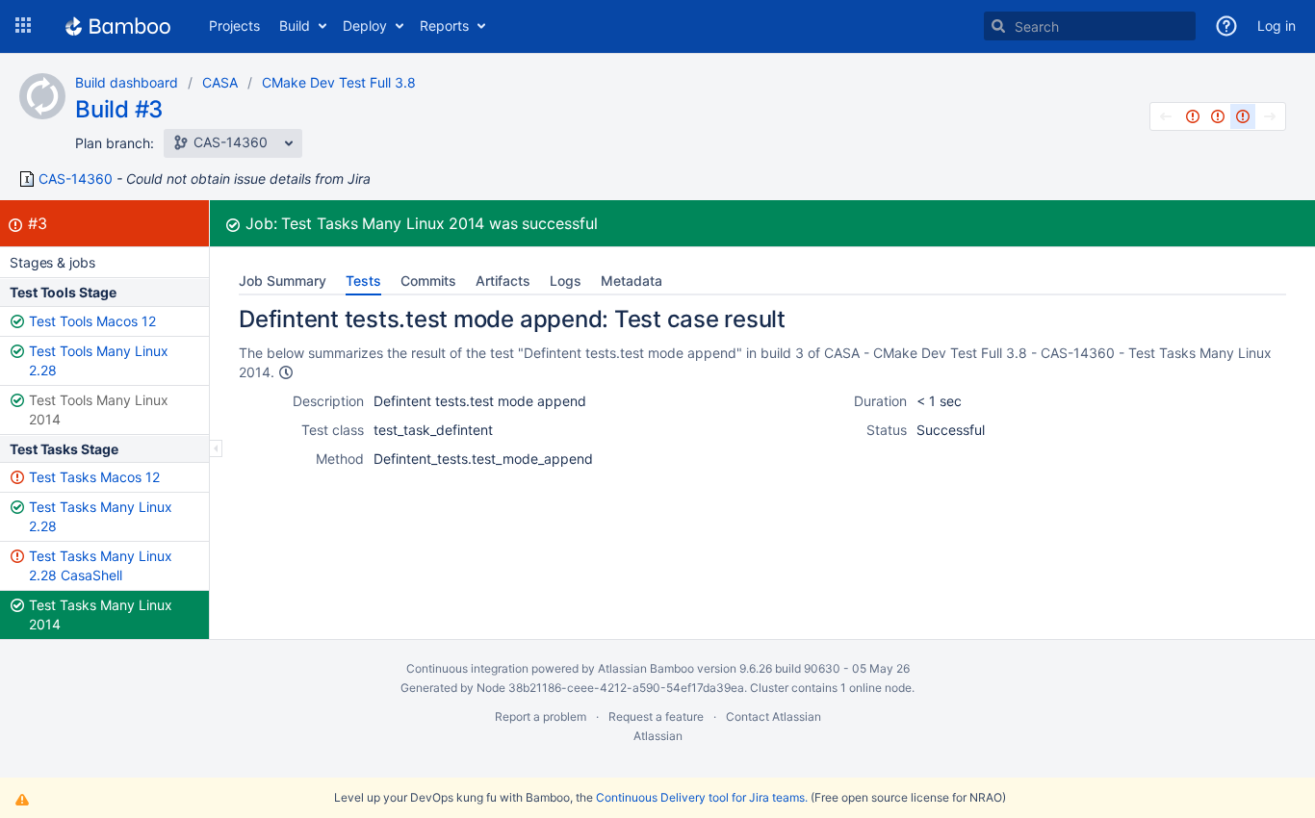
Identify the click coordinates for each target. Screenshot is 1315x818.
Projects (234, 25)
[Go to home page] (118, 26)
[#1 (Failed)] (1192, 116)
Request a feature (656, 716)
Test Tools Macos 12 (92, 321)
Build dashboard (126, 82)
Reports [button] (444, 25)
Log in (1276, 25)
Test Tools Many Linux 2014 (98, 409)
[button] (23, 26)
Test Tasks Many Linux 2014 (100, 614)
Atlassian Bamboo (646, 668)
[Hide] (216, 448)
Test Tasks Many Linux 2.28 (100, 516)
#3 (37, 223)
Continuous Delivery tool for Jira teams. (702, 797)
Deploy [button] (365, 25)
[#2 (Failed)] (1217, 116)
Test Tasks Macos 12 (94, 477)
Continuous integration (467, 668)
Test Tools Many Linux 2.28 (98, 360)
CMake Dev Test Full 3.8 (339, 82)
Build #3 (119, 109)
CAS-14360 (76, 179)
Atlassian (658, 736)
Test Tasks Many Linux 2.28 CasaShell (100, 565)
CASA (220, 82)
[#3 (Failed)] (1242, 116)
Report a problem (540, 716)
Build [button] (294, 25)
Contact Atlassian (773, 716)
